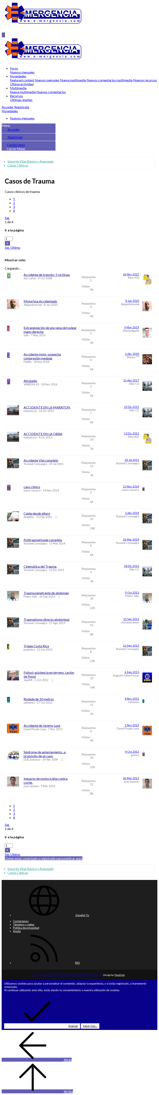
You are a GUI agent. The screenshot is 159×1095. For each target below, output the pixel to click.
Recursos (16, 96)
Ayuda (17, 931)
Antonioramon (130, 622)
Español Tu (82, 915)
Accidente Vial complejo (41, 460)
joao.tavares (31, 786)
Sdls (26, 335)
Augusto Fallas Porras (126, 675)
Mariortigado (131, 330)
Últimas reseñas (21, 100)
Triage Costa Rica (36, 646)
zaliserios (29, 702)
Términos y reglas (23, 924)
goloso (135, 755)
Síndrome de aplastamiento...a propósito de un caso (45, 754)
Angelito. (29, 517)
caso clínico (32, 487)
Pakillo (28, 361)
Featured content (22, 80)
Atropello (30, 381)
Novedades (18, 76)
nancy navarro (32, 490)
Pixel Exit (120, 974)
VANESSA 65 (31, 384)
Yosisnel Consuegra (35, 464)
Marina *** (133, 357)
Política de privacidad (26, 927)
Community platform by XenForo (68, 974)
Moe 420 (133, 277)
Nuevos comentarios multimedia (109, 80)
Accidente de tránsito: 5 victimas (47, 275)
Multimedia (18, 88)
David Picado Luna (35, 729)
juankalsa (29, 649)
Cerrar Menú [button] (16, 149)
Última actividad (22, 84)
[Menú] (3, 34)
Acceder (13, 129)
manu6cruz (30, 411)
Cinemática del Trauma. (40, 566)
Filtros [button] (9, 251)
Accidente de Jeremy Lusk (42, 725)
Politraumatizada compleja (43, 540)
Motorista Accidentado (40, 301)
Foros (14, 68)
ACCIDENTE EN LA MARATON (47, 407)
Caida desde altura (37, 513)
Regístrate (15, 137)
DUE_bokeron (32, 759)
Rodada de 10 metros (39, 699)
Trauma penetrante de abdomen (46, 593)
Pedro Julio (30, 596)
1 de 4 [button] (9, 222)
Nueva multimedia (73, 80)
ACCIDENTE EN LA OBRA (43, 434)
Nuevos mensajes (22, 72)
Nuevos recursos (145, 80)
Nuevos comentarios (51, 92)
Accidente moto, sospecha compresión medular (42, 356)
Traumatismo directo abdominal (46, 619)
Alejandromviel (33, 304)
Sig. (7, 218)
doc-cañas (30, 278)
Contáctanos (16, 145)
